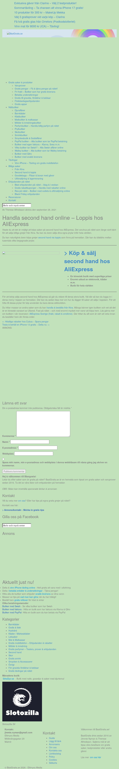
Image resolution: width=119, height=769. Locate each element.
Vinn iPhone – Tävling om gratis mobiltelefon (36, 163)
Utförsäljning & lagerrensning (29, 178)
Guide (52, 738)
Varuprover (20, 85)
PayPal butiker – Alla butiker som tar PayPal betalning (41, 141)
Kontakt (12, 200)
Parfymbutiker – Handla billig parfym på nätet (37, 125)
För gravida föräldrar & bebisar (24, 667)
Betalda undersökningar (26, 94)
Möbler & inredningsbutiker (28, 122)
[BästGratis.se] (15, 33)
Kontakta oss (55, 750)
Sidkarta (53, 762)
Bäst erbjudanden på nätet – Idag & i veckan (36, 184)
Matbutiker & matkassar (26, 119)
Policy (52, 756)
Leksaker (13, 636)
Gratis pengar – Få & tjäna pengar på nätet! (36, 88)
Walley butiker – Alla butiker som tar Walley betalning (40, 150)
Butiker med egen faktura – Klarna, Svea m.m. (37, 144)
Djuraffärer (20, 110)
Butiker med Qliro (23, 153)
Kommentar (9, 435)
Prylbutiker (20, 128)
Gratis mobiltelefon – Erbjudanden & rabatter (30, 642)
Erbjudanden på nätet (19, 181)
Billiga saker (14, 166)
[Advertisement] (59, 59)
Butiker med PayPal (12, 612)
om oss (21, 500)
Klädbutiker (20, 116)
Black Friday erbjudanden (27, 194)
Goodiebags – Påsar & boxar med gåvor (34, 175)
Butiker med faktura (12, 609)
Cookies (53, 759)
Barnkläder (20, 113)
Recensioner (15, 197)
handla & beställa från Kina (60, 307)
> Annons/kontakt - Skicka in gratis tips (23, 509)
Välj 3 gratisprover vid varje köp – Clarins (39, 17)
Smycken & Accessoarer (20, 661)
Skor (11, 655)
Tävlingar (13, 159)
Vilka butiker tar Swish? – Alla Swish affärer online (39, 147)
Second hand (15, 652)
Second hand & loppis (25, 172)
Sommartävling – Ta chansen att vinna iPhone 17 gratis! (48, 8)
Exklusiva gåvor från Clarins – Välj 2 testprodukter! (45, 3)
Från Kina (19, 169)
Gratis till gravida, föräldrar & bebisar (33, 97)
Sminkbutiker (21, 135)
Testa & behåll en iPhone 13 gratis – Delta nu (25, 324)
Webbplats (8, 453)
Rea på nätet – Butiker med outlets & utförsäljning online (42, 190)
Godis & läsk (15, 627)
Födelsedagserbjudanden (27, 101)
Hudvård (13, 630)
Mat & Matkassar (17, 639)
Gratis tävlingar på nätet (20, 670)
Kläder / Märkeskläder (19, 633)
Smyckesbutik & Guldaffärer (28, 138)
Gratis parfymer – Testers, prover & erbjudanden (32, 649)
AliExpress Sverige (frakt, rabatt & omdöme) (51, 313)
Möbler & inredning (18, 646)
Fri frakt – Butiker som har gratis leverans (35, 91)
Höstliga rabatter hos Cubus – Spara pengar (25, 321)
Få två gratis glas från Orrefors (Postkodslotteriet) (44, 21)
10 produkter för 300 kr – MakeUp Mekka (39, 12)
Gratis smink (15, 658)
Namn (6, 441)
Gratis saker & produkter (21, 82)
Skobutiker (20, 132)
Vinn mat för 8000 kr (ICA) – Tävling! (36, 26)
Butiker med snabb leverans (28, 156)
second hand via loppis (49, 237)
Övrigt (11, 664)
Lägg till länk (55, 741)
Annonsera (54, 744)
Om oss (53, 747)
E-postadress (10, 447)
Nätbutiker (14, 107)
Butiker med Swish (11, 606)
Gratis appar (21, 104)
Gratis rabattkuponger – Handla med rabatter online (40, 187)
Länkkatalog (55, 753)
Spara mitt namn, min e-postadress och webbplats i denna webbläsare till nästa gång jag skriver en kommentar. (54, 464)
